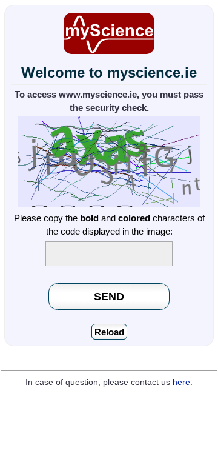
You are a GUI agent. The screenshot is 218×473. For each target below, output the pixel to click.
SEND (109, 296)
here (181, 382)
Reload (109, 332)
